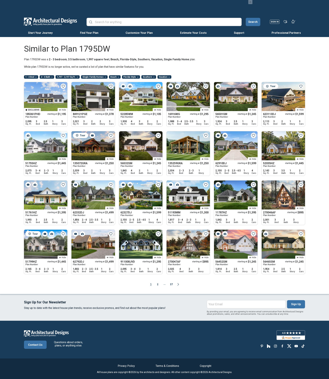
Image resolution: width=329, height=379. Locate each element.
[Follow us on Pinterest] (262, 346)
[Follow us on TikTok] (303, 346)
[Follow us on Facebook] (282, 346)
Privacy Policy (126, 366)
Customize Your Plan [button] (139, 32)
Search (253, 21)
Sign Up (296, 304)
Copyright (205, 366)
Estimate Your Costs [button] (193, 32)
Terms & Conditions (167, 366)
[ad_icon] (50, 22)
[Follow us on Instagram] (275, 346)
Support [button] (239, 32)
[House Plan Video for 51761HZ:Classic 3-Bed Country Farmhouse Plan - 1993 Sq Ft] (28, 184)
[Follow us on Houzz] (269, 346)
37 (171, 284)
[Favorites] (285, 22)
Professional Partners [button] (286, 32)
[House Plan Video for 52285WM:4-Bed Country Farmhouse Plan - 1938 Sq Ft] (123, 86)
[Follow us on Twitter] (289, 346)
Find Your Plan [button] (89, 32)
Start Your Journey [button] (40, 32)
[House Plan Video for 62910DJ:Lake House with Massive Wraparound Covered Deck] (218, 135)
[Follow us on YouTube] (296, 346)
